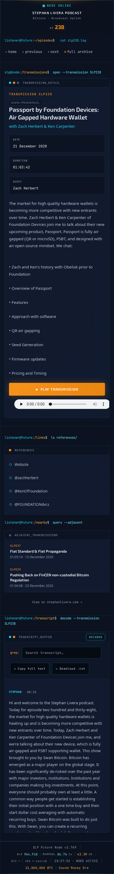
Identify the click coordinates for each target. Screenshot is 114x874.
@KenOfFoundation (28, 491)
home (11, 51)
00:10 (31, 692)
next (53, 51)
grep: (14, 653)
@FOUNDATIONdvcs (29, 504)
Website (19, 464)
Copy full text (30, 668)
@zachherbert (23, 477)
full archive (78, 51)
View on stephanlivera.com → (57, 602)
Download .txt (70, 668)
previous (32, 51)
